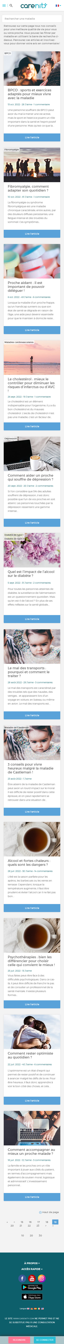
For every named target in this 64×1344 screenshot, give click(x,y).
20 (12, 1225)
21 (21, 1225)
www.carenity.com (23, 1318)
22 (29, 1225)
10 (22, 1235)
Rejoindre (19, 1340)
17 (38, 1222)
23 (38, 1225)
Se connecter (44, 1340)
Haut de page (50, 1212)
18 (47, 1222)
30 (40, 1235)
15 (22, 1222)
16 (30, 1222)
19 (55, 1222)
